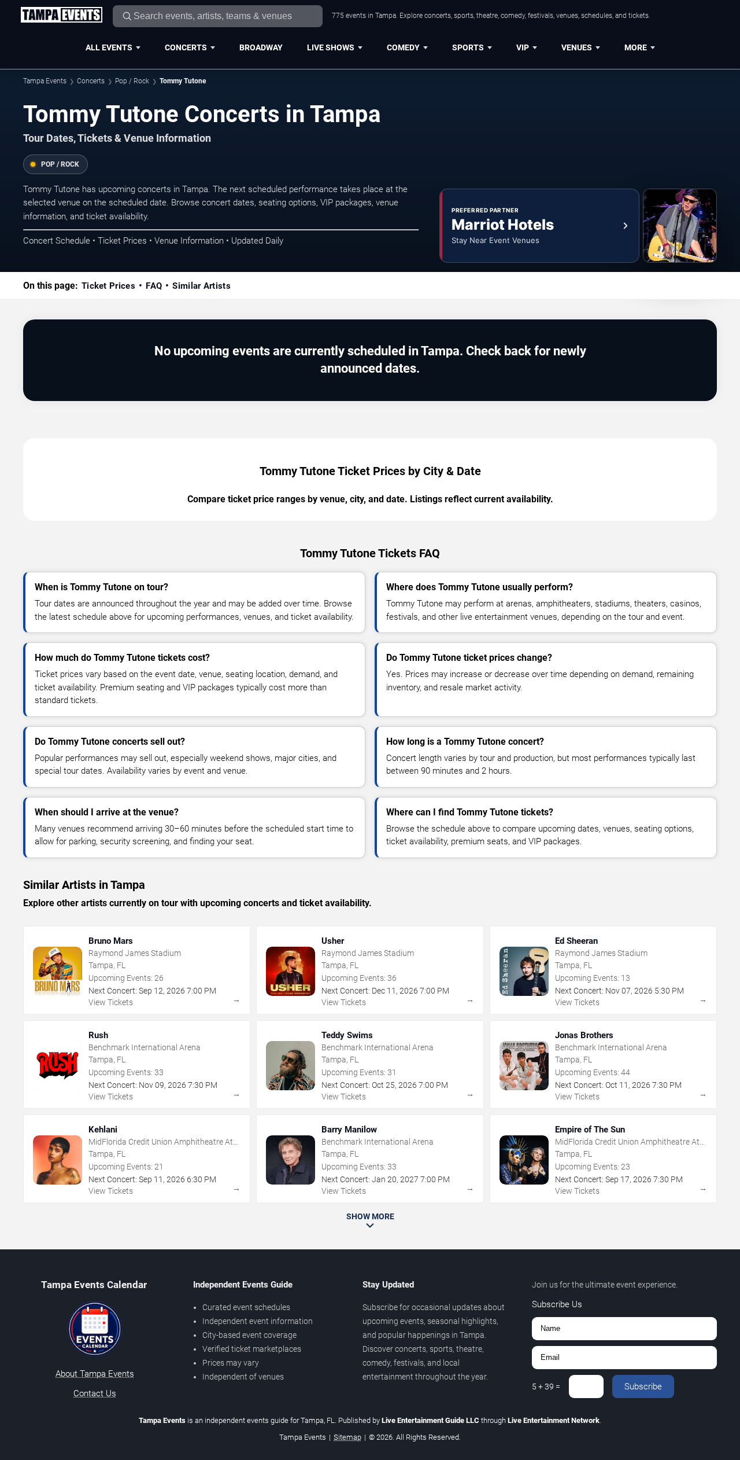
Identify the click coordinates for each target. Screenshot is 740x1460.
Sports (468, 47)
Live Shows (330, 47)
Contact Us (94, 1393)
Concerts (186, 47)
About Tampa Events (95, 1374)
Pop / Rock (132, 81)
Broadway (261, 47)
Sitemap (347, 1437)
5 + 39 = (546, 1386)
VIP (522, 47)
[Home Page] (61, 15)
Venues (576, 47)
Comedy (403, 47)
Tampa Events (44, 81)
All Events (109, 47)
